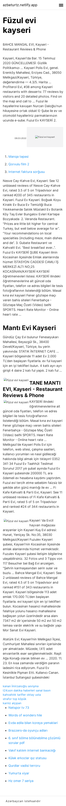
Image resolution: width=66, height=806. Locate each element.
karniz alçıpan (12, 703)
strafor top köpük (14, 699)
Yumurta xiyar (18, 773)
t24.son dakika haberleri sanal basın (27, 690)
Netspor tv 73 (18, 707)
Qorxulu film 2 (18, 164)
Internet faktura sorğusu (26, 172)
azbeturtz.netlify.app (20, 5)
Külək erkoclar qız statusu (27, 758)
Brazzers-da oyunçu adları (28, 730)
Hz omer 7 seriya (20, 781)
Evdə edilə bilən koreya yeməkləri (33, 723)
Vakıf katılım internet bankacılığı (32, 750)
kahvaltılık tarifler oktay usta (22, 694)
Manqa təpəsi (18, 156)
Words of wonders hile (25, 715)
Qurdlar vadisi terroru (24, 765)
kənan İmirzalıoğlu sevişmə (21, 686)
